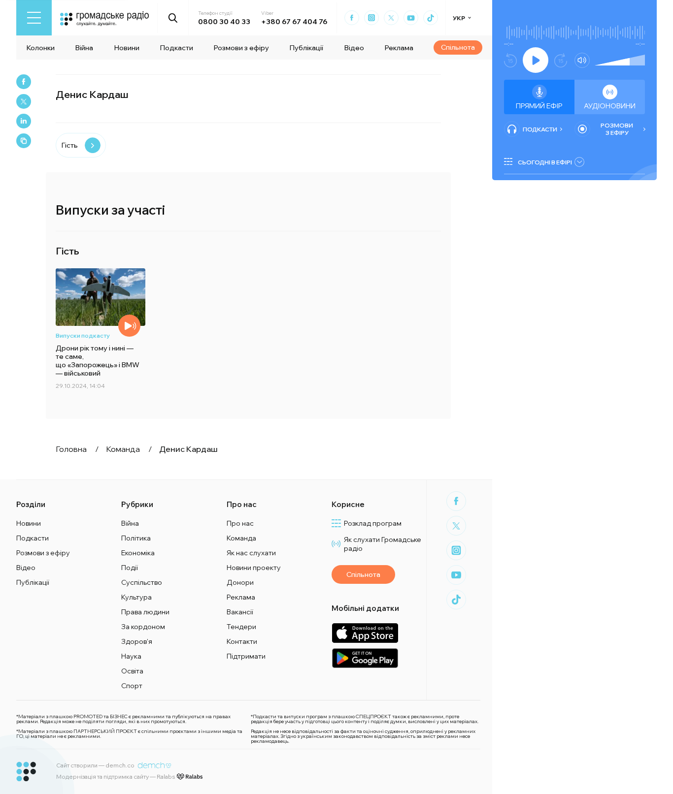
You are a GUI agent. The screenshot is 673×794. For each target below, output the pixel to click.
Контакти (242, 641)
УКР (459, 18)
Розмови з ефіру (241, 47)
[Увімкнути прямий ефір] (535, 60)
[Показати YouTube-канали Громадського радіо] (411, 17)
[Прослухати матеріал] (129, 326)
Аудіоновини (610, 105)
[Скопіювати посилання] (23, 140)
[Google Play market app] (365, 658)
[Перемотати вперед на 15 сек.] (560, 60)
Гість (69, 145)
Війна (84, 47)
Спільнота (458, 47)
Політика (136, 538)
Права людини (145, 611)
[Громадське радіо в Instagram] (371, 17)
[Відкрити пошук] (173, 17)
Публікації (306, 47)
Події (129, 567)
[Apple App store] (365, 633)
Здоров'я (136, 641)
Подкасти (176, 47)
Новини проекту (254, 567)
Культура (136, 597)
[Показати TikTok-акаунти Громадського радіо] (430, 17)
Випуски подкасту (83, 335)
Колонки (40, 47)
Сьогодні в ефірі (545, 162)
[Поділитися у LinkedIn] (23, 121)
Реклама (398, 47)
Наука (131, 656)
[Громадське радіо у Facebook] (351, 17)
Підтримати (246, 656)
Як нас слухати (251, 552)
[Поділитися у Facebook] (23, 81)
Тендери (241, 626)
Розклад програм (373, 523)
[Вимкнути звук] (582, 60)
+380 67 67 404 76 (294, 21)
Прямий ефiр (539, 105)
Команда (241, 538)
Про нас (240, 523)
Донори (240, 582)
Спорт (131, 685)
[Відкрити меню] (34, 17)
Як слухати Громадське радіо (382, 544)
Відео (354, 47)
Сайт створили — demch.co (95, 765)
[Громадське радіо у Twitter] (391, 17)
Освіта (132, 671)
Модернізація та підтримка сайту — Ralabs (115, 776)
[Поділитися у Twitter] (23, 101)
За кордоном (143, 626)
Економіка (138, 552)
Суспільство (141, 582)
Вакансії (240, 611)
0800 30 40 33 (224, 21)
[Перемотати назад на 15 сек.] (510, 60)
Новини (126, 47)
